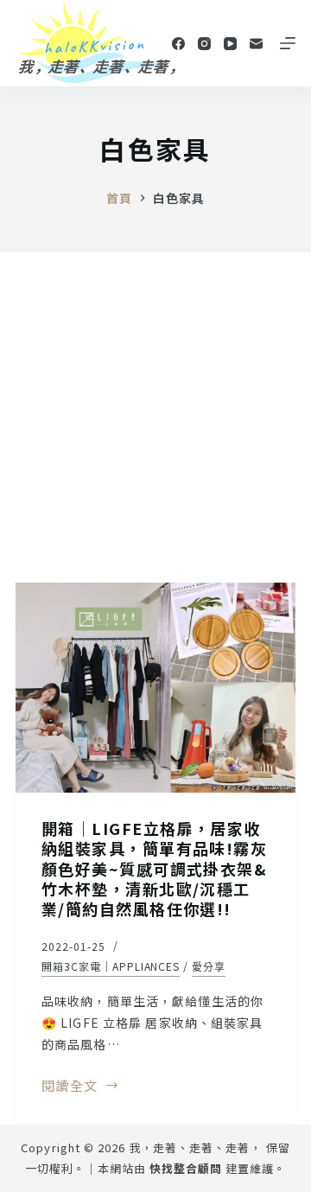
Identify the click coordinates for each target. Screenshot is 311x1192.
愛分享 (208, 966)
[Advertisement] (155, 416)
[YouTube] (230, 43)
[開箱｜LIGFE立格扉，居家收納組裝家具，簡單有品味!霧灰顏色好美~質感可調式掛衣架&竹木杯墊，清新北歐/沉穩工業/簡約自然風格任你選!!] (155, 688)
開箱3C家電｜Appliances (110, 966)
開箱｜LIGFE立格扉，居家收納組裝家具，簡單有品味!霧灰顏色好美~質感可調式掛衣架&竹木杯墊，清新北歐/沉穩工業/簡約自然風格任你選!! (154, 869)
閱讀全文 (69, 1086)
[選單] (287, 43)
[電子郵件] (256, 43)
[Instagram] (204, 43)
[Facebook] (178, 43)
